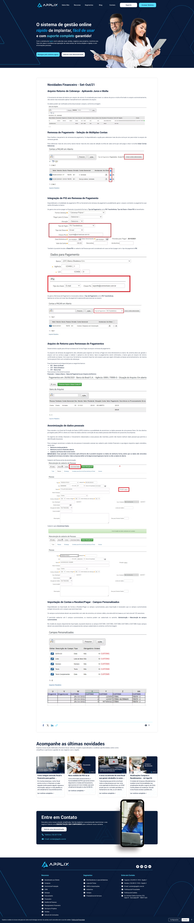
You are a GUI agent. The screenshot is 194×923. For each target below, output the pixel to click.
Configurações (174, 920)
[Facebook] (43, 727)
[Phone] (42, 836)
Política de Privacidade (78, 920)
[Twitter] (48, 727)
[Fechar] (191, 919)
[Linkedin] (52, 727)
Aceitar (185, 920)
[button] (77, 5)
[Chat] (56, 727)
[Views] (146, 727)
